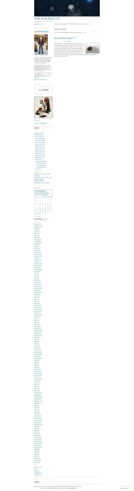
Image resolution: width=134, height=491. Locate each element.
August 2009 (37, 403)
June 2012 (36, 341)
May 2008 (36, 432)
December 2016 (38, 254)
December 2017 (38, 243)
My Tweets (37, 120)
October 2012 (37, 333)
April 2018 (36, 235)
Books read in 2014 (40, 152)
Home (55, 24)
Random (37, 193)
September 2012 (38, 335)
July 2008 (36, 428)
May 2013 (36, 320)
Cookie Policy (72, 488)
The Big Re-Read (63, 24)
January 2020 (37, 224)
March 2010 (37, 390)
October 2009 (37, 400)
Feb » (39, 214)
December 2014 (38, 286)
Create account (38, 467)
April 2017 (36, 246)
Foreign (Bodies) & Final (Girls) (41, 182)
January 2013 (37, 328)
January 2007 (37, 462)
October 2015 (37, 267)
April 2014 (36, 301)
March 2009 (37, 413)
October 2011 (37, 356)
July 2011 (36, 362)
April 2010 (36, 388)
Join (36, 192)
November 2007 (38, 443)
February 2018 (37, 239)
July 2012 (36, 339)
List (39, 192)
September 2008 (38, 424)
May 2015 (36, 277)
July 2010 (36, 383)
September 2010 (38, 379)
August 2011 (37, 360)
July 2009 (36, 405)
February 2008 (37, 437)
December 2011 (38, 352)
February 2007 (37, 460)
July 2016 (36, 258)
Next (47, 192)
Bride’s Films (38, 159)
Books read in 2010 (40, 144)
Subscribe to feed (39, 24)
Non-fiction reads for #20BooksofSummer (39, 180)
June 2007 (36, 452)
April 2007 (36, 456)
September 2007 (38, 447)
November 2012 (38, 331)
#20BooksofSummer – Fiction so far (43, 177)
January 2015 (37, 284)
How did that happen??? (65, 38)
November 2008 (38, 420)
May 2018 (36, 233)
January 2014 (37, 307)
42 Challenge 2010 (41, 167)
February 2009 (37, 415)
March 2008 (37, 435)
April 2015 (36, 279)
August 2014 (37, 294)
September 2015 (38, 269)
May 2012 (36, 343)
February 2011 (37, 369)
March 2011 (37, 367)
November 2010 (38, 375)
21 (37, 210)
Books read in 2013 (40, 150)
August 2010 (37, 381)
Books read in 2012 (40, 148)
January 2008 (37, 439)
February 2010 (37, 392)
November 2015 (38, 265)
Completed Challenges (41, 161)
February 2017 (37, 250)
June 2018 (36, 231)
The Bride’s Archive (73, 24)
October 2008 (37, 422)
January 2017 (37, 252)
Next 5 (47, 193)
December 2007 (38, 441)
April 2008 (36, 434)
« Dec (35, 214)
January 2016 (37, 262)
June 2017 (36, 245)
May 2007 (36, 454)
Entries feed (37, 471)
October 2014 (37, 290)
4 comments (68, 41)
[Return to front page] (67, 16)
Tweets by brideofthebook (40, 123)
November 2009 (38, 398)
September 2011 (38, 358)
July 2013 (36, 318)
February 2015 (37, 282)
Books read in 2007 (40, 138)
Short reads (38, 169)
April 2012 (36, 345)
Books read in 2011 (40, 146)
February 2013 (37, 326)
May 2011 (36, 364)
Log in (35, 469)
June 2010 (36, 384)
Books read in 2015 (40, 153)
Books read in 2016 (40, 155)
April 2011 (36, 365)
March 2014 (37, 303)
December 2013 (38, 309)
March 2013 (37, 324)
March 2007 (37, 458)
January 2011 (37, 371)
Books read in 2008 (40, 140)
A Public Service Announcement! (42, 174)
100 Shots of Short (40, 163)
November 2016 (38, 256)
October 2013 (37, 313)
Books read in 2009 (40, 142)
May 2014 (36, 299)
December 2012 (38, 330)
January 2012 (37, 350)
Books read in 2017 (40, 157)
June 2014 (36, 297)
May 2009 (36, 409)
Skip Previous (38, 195)
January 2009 (37, 417)
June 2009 (36, 407)
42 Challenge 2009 (41, 165)
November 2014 (38, 288)
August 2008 (37, 426)
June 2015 (36, 275)
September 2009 (38, 401)
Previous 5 (42, 193)
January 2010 (37, 394)
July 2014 (36, 296)
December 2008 (38, 418)
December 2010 (38, 373)
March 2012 (37, 347)
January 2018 (37, 241)
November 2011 (38, 354)
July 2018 (36, 229)
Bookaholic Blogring (40, 191)
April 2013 (36, 322)
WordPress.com (38, 474)
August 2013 (37, 316)
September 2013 (38, 314)
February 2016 (37, 260)
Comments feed (38, 473)
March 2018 (37, 237)
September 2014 (38, 292)
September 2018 (38, 226)
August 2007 (37, 449)
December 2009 (38, 396)
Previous (42, 192)
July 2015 (36, 273)
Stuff (64, 41)
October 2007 (37, 445)
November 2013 (38, 311)
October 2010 (37, 377)
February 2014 (37, 305)
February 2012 (37, 348)
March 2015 (37, 280)
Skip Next (45, 195)
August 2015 (37, 271)
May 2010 (36, 386)
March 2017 (37, 248)
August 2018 (37, 228)
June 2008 (36, 430)
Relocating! (37, 175)
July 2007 (36, 451)
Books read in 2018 (84, 24)
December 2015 (38, 263)
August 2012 (37, 337)
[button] (43, 107)
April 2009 (36, 411)
